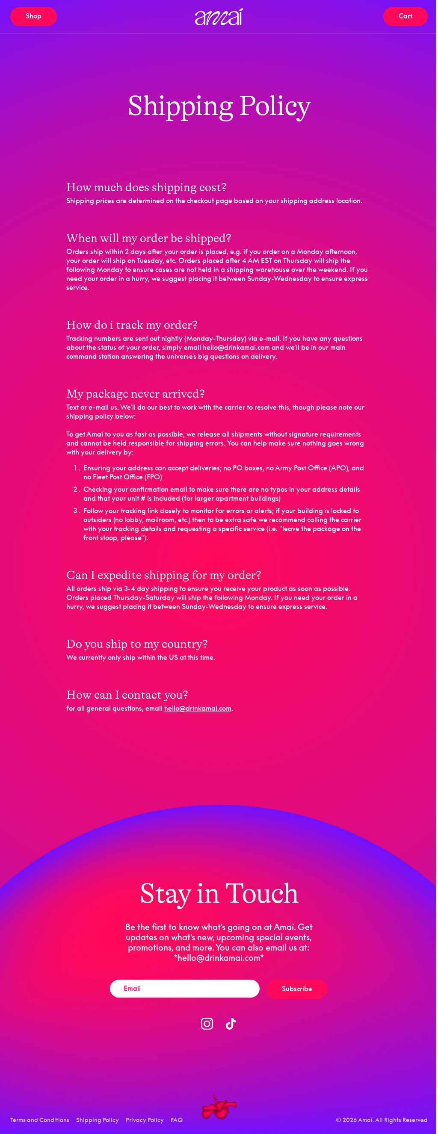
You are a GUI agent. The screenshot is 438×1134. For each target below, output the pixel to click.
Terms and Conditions (39, 1119)
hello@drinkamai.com (197, 708)
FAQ (177, 1119)
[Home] (219, 16)
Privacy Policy (145, 1119)
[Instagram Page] (207, 1024)
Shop (33, 16)
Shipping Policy (97, 1119)
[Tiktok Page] (231, 1024)
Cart (413, 18)
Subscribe (297, 988)
